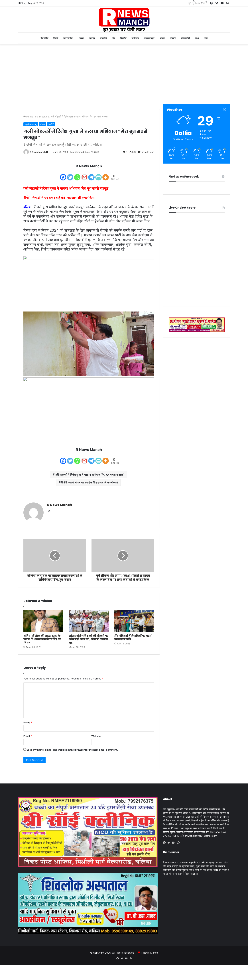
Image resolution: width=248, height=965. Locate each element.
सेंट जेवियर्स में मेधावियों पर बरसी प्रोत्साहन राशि (133, 637)
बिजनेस (123, 38)
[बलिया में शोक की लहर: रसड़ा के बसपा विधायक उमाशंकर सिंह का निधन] (43, 621)
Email (27, 736)
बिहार (82, 38)
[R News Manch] (124, 19)
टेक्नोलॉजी (185, 38)
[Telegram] (91, 174)
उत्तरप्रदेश (67, 38)
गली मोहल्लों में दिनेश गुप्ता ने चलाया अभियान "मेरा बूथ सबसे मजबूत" (89, 474)
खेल (113, 38)
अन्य (206, 38)
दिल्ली (55, 38)
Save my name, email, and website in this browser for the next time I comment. (72, 749)
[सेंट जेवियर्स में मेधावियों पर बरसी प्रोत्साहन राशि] (134, 621)
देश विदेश (44, 38)
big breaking (42, 116)
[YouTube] (174, 842)
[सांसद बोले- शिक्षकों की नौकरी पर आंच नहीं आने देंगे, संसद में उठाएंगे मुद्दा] (89, 621)
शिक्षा (197, 38)
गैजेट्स (173, 38)
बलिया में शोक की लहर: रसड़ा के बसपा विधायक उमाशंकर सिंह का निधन (42, 639)
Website (96, 736)
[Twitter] (70, 174)
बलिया (42, 124)
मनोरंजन (135, 38)
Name (27, 722)
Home (29, 116)
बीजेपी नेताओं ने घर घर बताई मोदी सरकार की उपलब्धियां (89, 482)
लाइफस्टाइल (149, 38)
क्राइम (92, 38)
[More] (105, 174)
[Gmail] (84, 174)
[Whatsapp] (77, 174)
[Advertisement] (124, 72)
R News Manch (38, 152)
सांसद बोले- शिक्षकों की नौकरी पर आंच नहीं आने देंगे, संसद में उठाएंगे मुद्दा (88, 639)
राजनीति (103, 38)
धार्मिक (162, 38)
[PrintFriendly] (98, 174)
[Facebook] (63, 174)
